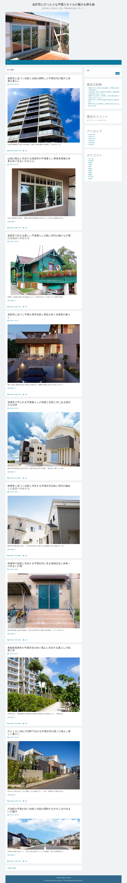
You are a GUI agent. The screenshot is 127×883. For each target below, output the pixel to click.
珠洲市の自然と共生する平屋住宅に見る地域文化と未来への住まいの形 (39, 564)
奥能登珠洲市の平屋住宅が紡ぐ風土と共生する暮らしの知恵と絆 (39, 649)
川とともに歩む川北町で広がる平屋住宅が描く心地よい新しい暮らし (39, 732)
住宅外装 (11, 151)
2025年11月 (91, 136)
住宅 (26, 151)
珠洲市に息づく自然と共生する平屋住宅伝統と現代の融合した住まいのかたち (39, 487)
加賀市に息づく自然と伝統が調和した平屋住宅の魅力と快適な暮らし (39, 79)
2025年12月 (91, 135)
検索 (88, 70)
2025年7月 (91, 144)
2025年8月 (91, 142)
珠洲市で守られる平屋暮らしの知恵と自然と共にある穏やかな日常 (39, 403)
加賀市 (16, 151)
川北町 (16, 801)
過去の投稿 (12, 868)
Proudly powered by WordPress (53, 880)
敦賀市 (90, 169)
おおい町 (90, 159)
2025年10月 (91, 138)
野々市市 (90, 177)
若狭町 (90, 175)
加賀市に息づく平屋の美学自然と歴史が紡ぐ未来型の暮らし (39, 316)
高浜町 (90, 178)
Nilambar (80, 880)
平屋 (20, 151)
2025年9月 (91, 140)
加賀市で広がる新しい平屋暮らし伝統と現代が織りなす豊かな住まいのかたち (39, 237)
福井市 (90, 173)
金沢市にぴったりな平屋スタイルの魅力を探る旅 (63, 4)
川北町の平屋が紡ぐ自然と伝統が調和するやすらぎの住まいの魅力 (39, 810)
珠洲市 (19, 478)
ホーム (9, 62)
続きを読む (12, 221)
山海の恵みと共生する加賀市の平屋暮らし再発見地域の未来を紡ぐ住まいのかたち (39, 160)
